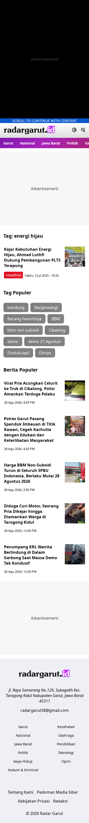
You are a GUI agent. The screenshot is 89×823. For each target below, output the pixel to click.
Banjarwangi (46, 307)
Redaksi (60, 801)
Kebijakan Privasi (34, 801)
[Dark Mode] (74, 130)
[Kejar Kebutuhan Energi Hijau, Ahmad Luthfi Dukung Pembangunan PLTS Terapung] (75, 257)
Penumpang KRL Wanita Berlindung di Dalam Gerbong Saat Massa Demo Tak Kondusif (30, 555)
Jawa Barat (51, 143)
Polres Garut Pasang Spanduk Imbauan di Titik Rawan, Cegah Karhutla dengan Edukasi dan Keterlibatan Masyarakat (29, 429)
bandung (15, 307)
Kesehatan (66, 726)
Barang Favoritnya (24, 319)
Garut (8, 143)
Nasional (27, 143)
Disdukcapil (18, 353)
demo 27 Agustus (44, 341)
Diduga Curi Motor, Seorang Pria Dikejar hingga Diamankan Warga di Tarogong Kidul (31, 514)
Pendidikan (66, 744)
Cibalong (57, 330)
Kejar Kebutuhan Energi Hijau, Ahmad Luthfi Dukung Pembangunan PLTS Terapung (32, 257)
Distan (45, 353)
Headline (13, 275)
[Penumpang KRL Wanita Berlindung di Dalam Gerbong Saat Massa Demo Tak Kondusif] (75, 554)
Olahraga (66, 735)
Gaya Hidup (23, 761)
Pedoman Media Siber (57, 792)
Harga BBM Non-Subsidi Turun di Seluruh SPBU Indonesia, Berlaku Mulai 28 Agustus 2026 (31, 473)
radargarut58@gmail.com (45, 710)
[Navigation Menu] (83, 130)
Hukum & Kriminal (23, 770)
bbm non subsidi (23, 330)
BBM (55, 319)
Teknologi (66, 752)
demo (12, 341)
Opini (66, 761)
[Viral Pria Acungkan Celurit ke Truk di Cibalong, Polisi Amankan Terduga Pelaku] (75, 390)
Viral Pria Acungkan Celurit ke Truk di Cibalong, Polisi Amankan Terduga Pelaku (31, 388)
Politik (72, 143)
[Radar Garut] (29, 130)
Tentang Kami (20, 792)
